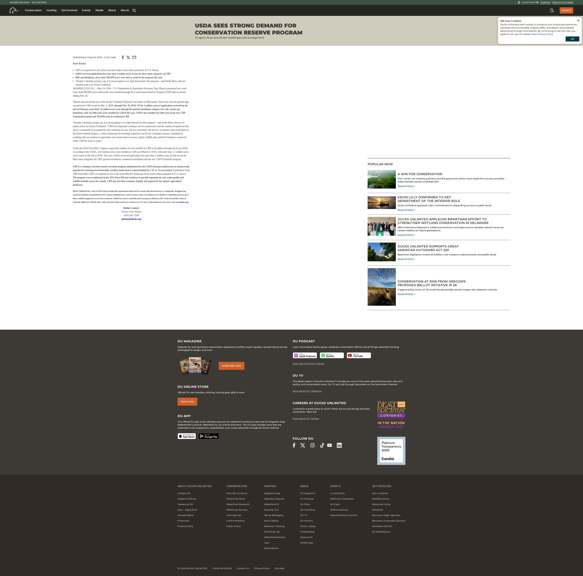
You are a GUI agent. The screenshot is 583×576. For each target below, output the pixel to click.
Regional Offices (187, 498)
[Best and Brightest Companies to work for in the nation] (391, 414)
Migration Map (19, 2)
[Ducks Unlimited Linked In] (339, 445)
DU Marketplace (381, 531)
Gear (266, 542)
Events (86, 10)
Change (545, 2)
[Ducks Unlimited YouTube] (329, 445)
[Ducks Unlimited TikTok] (322, 445)
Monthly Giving (380, 498)
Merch (125, 10)
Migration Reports (274, 498)
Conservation (33, 10)
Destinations (271, 548)
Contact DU (184, 493)
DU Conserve (307, 509)
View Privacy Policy (542, 34)
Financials (183, 520)
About (112, 10)
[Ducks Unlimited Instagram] (312, 445)
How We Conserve (236, 493)
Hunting (52, 10)
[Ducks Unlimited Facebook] (294, 445)
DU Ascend (306, 520)
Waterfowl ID (271, 504)
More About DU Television (307, 391)
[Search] (134, 10)
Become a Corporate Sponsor (389, 520)
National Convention (342, 498)
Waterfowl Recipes (275, 537)
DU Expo (335, 504)
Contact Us (243, 568)
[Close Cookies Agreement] (578, 21)
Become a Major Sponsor (386, 515)
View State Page (562, 2)
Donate (566, 10)
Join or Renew (380, 493)
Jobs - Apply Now (187, 509)
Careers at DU (185, 504)
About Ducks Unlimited (195, 486)
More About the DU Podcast (308, 363)
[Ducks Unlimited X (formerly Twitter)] (302, 445)
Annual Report (186, 515)
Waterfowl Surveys (237, 509)
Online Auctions (339, 509)
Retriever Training (274, 526)
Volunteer (39, 2)
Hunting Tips (271, 509)
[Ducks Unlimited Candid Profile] (391, 450)
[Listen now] (305, 355)
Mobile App (306, 542)
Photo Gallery (308, 526)
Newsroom (306, 537)
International (233, 515)
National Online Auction (343, 515)
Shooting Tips (272, 531)
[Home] (14, 10)
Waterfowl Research (238, 504)
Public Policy (233, 526)
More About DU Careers (306, 418)
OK (572, 39)
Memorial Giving (381, 504)
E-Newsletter (307, 531)
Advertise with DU (382, 526)
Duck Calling (271, 520)
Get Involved (69, 10)
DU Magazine (307, 493)
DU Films (305, 504)
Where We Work (235, 498)
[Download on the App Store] (187, 436)
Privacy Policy (185, 526)
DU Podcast (307, 498)
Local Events (337, 493)
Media (99, 10)
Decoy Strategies (273, 515)
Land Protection (235, 520)
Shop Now (187, 401)
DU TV (303, 515)
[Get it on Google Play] (208, 436)
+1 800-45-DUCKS (222, 568)
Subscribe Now (231, 365)
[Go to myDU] (552, 10)
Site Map (279, 568)
